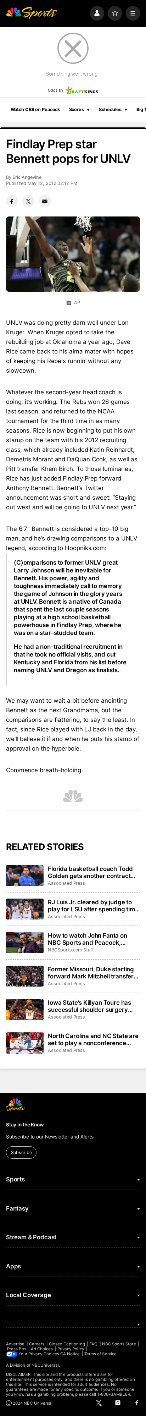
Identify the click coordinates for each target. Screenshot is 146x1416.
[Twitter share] (28, 201)
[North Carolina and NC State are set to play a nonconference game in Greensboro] (25, 1043)
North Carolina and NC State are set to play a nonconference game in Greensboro (93, 1039)
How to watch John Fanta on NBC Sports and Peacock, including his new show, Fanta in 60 (92, 939)
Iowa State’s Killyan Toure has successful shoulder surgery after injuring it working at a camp (89, 1006)
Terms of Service (100, 1353)
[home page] (31, 13)
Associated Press (66, 883)
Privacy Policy (70, 1348)
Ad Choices (42, 1348)
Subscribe (21, 1152)
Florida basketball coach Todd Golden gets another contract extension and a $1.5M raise (90, 872)
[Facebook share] (12, 201)
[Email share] (45, 201)
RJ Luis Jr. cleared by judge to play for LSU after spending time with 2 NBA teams (93, 906)
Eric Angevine (26, 177)
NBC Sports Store (119, 1343)
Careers (36, 1343)
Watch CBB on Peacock (35, 109)
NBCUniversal (45, 1365)
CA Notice (70, 1353)
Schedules (110, 109)
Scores (76, 109)
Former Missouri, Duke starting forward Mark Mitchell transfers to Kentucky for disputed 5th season (92, 973)
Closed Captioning (67, 1343)
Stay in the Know (25, 1124)
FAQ (93, 1343)
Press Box (17, 1348)
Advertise (15, 1343)
